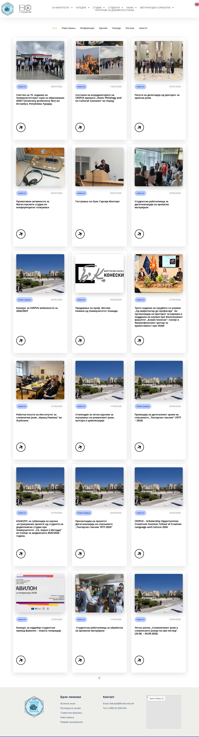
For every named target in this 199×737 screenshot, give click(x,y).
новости (143, 28)
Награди (116, 28)
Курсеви (103, 28)
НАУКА (129, 8)
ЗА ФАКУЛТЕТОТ (60, 8)
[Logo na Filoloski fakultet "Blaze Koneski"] (25, 8)
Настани (130, 28)
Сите (54, 28)
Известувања (68, 28)
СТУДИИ (97, 8)
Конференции (87, 28)
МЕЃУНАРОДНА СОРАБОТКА (155, 8)
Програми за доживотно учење (114, 10)
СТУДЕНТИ (114, 8)
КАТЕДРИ (81, 8)
